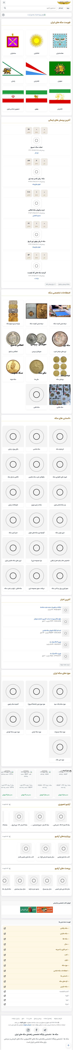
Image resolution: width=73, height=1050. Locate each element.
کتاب (65, 955)
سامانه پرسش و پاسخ (64, 284)
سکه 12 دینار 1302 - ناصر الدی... (61, 825)
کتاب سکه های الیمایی (64, 857)
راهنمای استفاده (48, 1019)
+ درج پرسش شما (50, 284)
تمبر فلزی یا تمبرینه (61, 949)
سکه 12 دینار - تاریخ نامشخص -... (40, 825)
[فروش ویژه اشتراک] (36, 15)
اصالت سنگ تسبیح (36, 147)
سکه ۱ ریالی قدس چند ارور (36, 178)
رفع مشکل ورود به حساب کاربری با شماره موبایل (47, 619)
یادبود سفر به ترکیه (34, 889)
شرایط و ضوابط (58, 1019)
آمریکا (66, 1004)
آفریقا (66, 996)
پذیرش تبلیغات (15, 1019)
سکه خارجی (63, 986)
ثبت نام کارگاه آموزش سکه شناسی (51, 630)
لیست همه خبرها (65, 665)
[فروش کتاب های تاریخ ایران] (28, 913)
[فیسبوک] (36, 1030)
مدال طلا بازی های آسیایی (62, 889)
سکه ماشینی (63, 933)
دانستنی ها (64, 976)
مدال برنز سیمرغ (47, 889)
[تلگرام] (45, 1030)
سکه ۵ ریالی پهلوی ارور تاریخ (36, 241)
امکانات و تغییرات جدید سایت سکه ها (50, 607)
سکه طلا (65, 939)
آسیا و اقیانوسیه (64, 991)
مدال (65, 944)
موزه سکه (64, 965)
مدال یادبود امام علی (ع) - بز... (45, 857)
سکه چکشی (63, 928)
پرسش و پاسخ (37, 1019)
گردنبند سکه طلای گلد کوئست (36, 273)
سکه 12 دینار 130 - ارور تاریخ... (19, 825)
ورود (68, 8)
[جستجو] (5, 8)
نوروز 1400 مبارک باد (55, 654)
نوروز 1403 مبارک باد (55, 642)
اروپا (67, 1000)
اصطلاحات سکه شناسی (60, 971)
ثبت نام (61, 8)
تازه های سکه (63, 981)
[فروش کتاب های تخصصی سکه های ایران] (45, 913)
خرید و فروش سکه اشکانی (36, 210)
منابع (23, 1019)
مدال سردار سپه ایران (19, 889)
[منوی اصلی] (4, 2)
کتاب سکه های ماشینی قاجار (26, 857)
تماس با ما (29, 1019)
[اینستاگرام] (28, 1030)
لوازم (66, 960)
